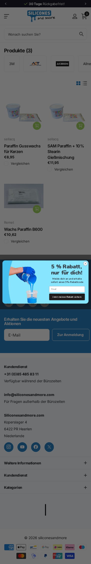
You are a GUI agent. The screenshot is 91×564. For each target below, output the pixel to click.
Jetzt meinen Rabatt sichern (67, 296)
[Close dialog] (85, 263)
